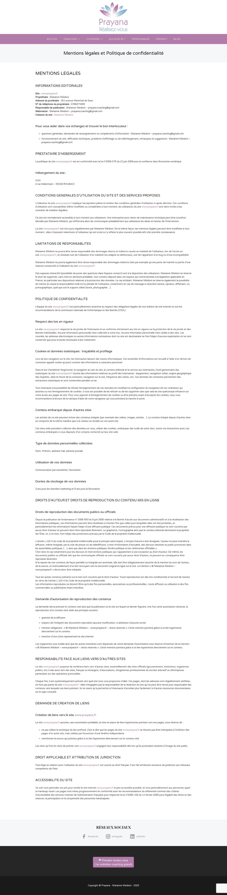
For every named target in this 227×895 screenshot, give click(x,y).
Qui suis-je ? (117, 39)
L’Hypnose (93, 39)
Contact (161, 39)
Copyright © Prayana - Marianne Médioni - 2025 (113, 885)
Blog (176, 39)
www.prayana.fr (49, 93)
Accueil (52, 39)
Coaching (70, 39)
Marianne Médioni (63, 114)
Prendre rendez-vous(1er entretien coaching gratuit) (113, 862)
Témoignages (140, 39)
